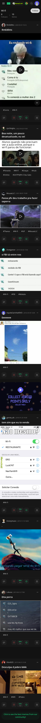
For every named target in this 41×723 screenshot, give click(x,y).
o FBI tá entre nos (11, 254)
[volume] (37, 103)
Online (6, 175)
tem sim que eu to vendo (15, 422)
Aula (34, 170)
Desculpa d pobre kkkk (14, 667)
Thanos (7, 231)
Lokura (9, 592)
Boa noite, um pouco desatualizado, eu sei (13, 135)
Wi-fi (15, 110)
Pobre (22, 697)
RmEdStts (10, 25)
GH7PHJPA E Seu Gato (22, 175)
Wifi (13, 697)
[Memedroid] (8, 3)
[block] (37, 25)
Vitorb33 (9, 662)
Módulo (23, 294)
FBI (14, 294)
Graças (25, 170)
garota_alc (10, 417)
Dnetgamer (10, 250)
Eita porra (7, 597)
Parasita (7, 170)
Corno (6, 110)
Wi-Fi (6, 294)
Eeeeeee (6, 317)
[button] (31, 3)
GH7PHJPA (10, 128)
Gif (23, 231)
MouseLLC (10, 193)
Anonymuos (11, 521)
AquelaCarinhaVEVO (14, 313)
